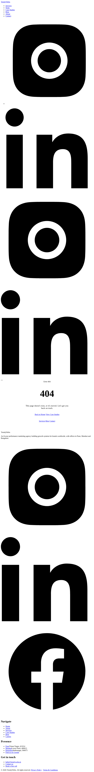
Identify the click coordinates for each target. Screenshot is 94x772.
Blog (7, 12)
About (8, 14)
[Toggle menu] (2, 380)
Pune (7, 746)
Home (8, 726)
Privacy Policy (36, 770)
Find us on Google (12, 752)
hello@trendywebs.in (13, 762)
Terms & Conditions (50, 770)
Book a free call (11, 766)
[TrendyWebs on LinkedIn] (49, 191)
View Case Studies (52, 414)
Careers (8, 737)
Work (8, 8)
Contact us (9, 764)
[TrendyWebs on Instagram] (49, 104)
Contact (8, 16)
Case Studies (10, 10)
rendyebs (5, 2)
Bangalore (9, 750)
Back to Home (40, 414)
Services (9, 6)
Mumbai (9, 748)
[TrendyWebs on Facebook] (47, 717)
